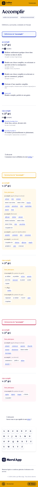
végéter (7, 394)
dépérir (13, 394)
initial (28, 419)
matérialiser (28, 206)
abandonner (15, 349)
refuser (22, 360)
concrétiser (22, 224)
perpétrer (7, 235)
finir (12, 199)
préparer (7, 346)
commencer (15, 346)
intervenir (15, 280)
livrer (12, 209)
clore (21, 206)
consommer (28, 235)
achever (7, 199)
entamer (7, 349)
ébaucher (29, 346)
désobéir (7, 364)
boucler (29, 202)
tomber (9, 290)
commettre (15, 235)
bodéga (30, 157)
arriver (23, 276)
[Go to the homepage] (7, 3)
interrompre (8, 353)
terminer (18, 199)
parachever (15, 206)
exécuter (20, 217)
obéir (14, 246)
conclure (7, 206)
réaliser (14, 217)
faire (16, 224)
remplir (30, 242)
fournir (7, 209)
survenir (29, 276)
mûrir (29, 298)
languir (19, 394)
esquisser (22, 346)
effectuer (7, 217)
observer (17, 242)
